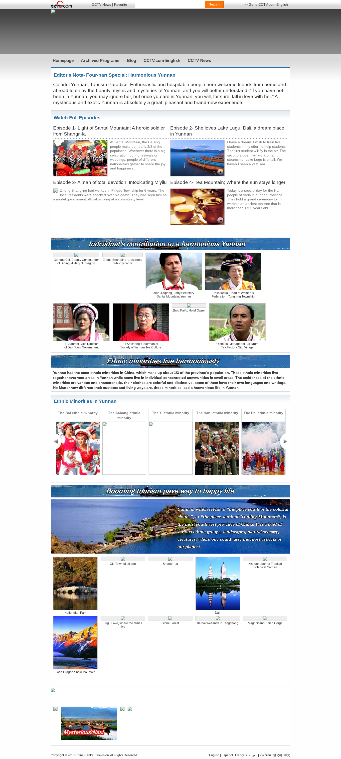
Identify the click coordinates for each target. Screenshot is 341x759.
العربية (253, 755)
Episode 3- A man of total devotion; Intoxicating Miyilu (110, 182)
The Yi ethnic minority (170, 413)
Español (227, 755)
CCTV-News (101, 4)
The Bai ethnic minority (78, 413)
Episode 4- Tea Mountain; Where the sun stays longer (227, 182)
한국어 (277, 755)
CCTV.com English (162, 60)
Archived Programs (100, 60)
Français (241, 755)
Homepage (63, 60)
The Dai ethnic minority (263, 413)
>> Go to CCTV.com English (266, 4)
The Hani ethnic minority (217, 413)
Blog (131, 60)
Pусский (265, 755)
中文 (287, 755)
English (214, 755)
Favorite (120, 4)
